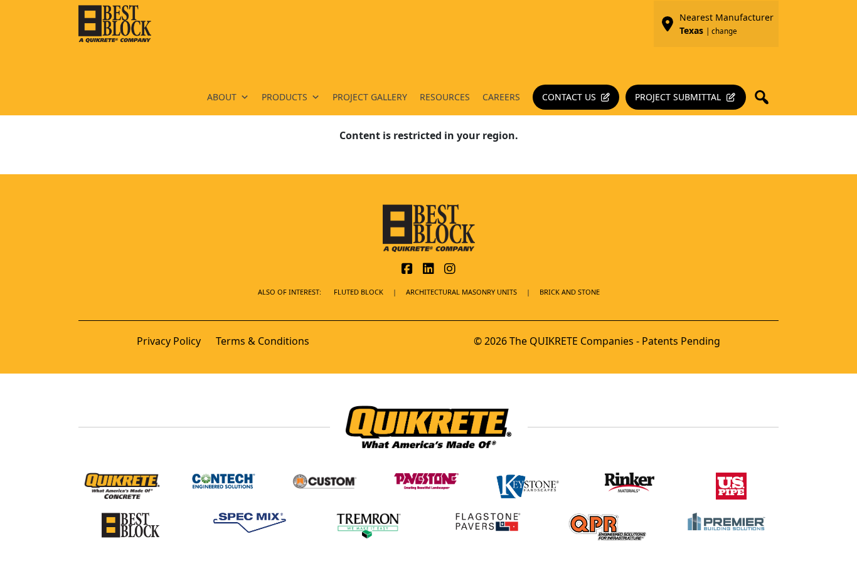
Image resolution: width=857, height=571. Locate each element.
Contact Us (569, 97)
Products (284, 97)
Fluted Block (358, 291)
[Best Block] (429, 227)
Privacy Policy (169, 341)
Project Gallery (370, 97)
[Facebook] (407, 269)
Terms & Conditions (262, 341)
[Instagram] (449, 269)
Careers (501, 97)
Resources (445, 97)
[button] (765, 97)
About (222, 97)
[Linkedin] (428, 269)
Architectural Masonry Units (461, 291)
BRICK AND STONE (570, 291)
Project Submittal (678, 97)
